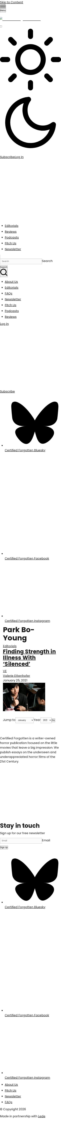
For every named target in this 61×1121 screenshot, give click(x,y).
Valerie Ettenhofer (16, 676)
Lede (41, 1116)
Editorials (11, 226)
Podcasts (12, 237)
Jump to (9, 720)
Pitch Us (10, 243)
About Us (11, 282)
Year (37, 720)
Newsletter (13, 249)
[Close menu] (0, 256)
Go (53, 720)
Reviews (11, 232)
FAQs (8, 293)
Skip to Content (11, 2)
